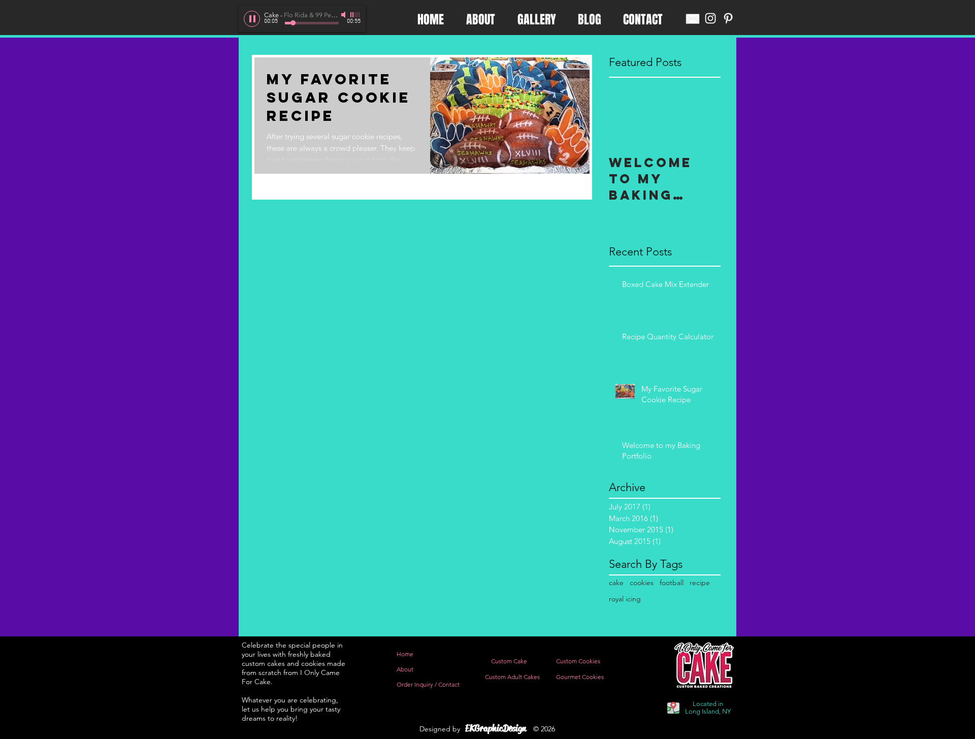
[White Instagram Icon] (710, 18)
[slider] (355, 14)
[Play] (252, 19)
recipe (700, 582)
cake (616, 582)
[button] (496, 728)
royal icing (625, 598)
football (672, 582)
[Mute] (344, 15)
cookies (642, 582)
